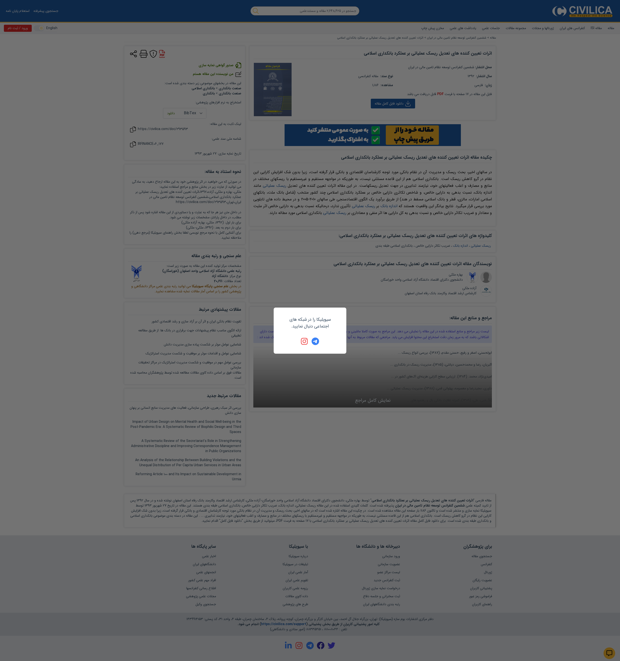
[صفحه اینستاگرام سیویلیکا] (305, 341)
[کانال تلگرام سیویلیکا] (315, 341)
